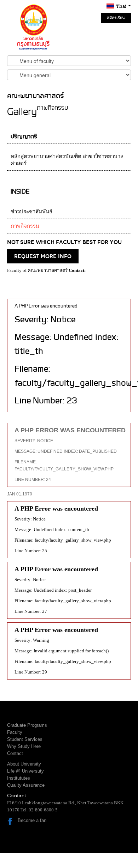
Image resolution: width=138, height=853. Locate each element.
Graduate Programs (27, 725)
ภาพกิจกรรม (25, 226)
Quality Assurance (26, 785)
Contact (15, 753)
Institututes (18, 778)
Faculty (14, 732)
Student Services (24, 739)
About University (24, 764)
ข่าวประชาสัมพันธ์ (31, 211)
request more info (42, 256)
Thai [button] (121, 6)
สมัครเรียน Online (116, 19)
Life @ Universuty (25, 771)
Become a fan (32, 820)
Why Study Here (24, 746)
